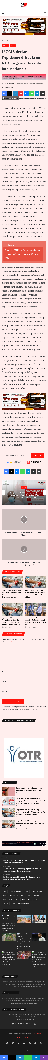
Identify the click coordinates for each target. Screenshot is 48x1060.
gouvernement (14, 895)
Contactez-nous (26, 1037)
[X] (15, 1023)
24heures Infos (7, 83)
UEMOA (5, 903)
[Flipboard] (34, 462)
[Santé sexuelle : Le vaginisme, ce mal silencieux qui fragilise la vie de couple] (8, 791)
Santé (13, 46)
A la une (12, 41)
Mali (4, 899)
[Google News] (14, 462)
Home (18, 1037)
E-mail (4, 681)
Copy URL (37, 455)
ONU (23, 899)
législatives (36, 895)
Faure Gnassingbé (37, 891)
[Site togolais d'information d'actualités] (24, 5)
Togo (35, 899)
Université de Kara (23, 903)
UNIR (13, 903)
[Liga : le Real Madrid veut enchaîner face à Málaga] (9, 958)
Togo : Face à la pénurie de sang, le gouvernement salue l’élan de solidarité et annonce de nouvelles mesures (31, 812)
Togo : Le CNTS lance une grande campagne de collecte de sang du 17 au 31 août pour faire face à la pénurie (24, 495)
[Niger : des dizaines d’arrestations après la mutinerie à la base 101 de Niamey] (39, 959)
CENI (4, 891)
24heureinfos (37, 1033)
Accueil (5, 41)
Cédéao (26, 891)
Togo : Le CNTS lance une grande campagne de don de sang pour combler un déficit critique (30, 823)
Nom (3, 671)
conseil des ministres (15, 891)
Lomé (28, 895)
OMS (16, 899)
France (5, 895)
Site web (4, 691)
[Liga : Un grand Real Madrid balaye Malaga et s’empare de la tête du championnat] (39, 937)
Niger (10, 899)
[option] (24, 492)
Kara (22, 895)
